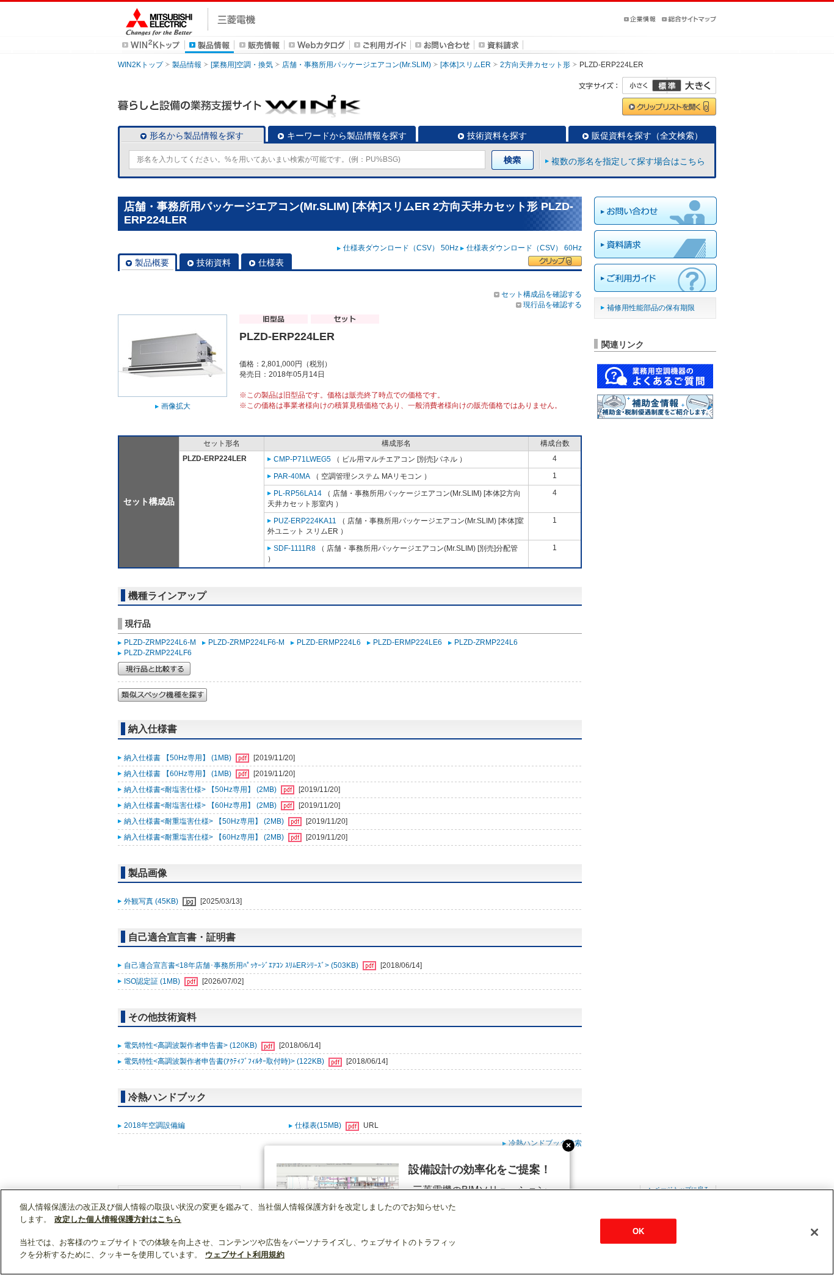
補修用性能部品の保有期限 (651, 307)
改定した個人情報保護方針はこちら (117, 1219)
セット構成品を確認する (541, 294)
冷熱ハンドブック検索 (545, 1143)
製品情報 (186, 64)
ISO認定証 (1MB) (153, 981)
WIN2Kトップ (140, 64)
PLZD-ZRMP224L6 (486, 642)
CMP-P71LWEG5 (302, 459)
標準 (666, 85)
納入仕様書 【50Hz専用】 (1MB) (178, 758)
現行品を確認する (552, 304)
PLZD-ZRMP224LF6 (158, 652)
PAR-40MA (292, 476)
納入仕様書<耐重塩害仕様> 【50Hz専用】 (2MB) (205, 821)
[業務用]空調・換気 (242, 64)
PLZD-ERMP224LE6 (407, 642)
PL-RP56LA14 (298, 493)
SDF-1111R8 (295, 548)
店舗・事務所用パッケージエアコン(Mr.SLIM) (356, 64)
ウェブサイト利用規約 (245, 1254)
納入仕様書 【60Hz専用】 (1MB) (178, 773)
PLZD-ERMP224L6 (329, 642)
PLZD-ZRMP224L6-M (160, 642)
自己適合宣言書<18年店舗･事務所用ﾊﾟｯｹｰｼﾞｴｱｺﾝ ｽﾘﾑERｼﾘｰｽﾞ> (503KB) (242, 965)
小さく (644, 85)
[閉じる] (814, 1232)
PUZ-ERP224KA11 (305, 521)
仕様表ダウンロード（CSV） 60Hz (524, 248)
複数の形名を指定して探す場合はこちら (628, 161)
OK (638, 1230)
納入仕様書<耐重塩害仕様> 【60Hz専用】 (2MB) (205, 837)
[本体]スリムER (465, 64)
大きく (691, 85)
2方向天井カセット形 (535, 64)
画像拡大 (175, 406)
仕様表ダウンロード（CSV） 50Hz (401, 248)
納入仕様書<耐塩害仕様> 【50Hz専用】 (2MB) (201, 789)
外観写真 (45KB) (152, 901)
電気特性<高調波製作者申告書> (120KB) (191, 1045)
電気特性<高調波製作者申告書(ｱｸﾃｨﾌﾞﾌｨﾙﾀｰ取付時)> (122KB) (225, 1061)
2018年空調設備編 (154, 1125)
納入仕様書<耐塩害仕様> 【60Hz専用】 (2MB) (201, 805)
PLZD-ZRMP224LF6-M (246, 642)
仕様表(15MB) (319, 1125)
